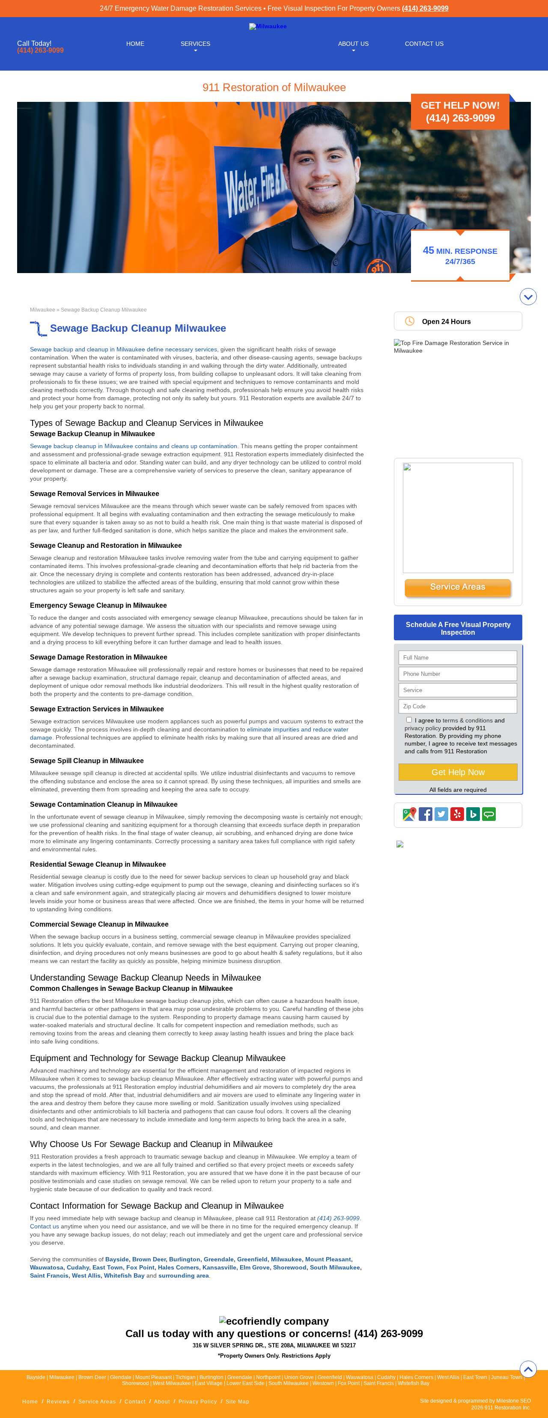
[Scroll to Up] (528, 1369)
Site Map (238, 1402)
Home (135, 43)
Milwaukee (42, 310)
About (162, 1402)
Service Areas (97, 1402)
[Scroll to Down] (528, 296)
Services (195, 43)
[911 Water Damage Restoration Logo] (268, 26)
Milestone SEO (513, 1401)
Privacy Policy (198, 1402)
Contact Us (424, 43)
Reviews (58, 1402)
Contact (135, 1402)
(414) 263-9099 (425, 8)
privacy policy (423, 728)
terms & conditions (468, 720)
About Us (353, 43)
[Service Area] (458, 597)
